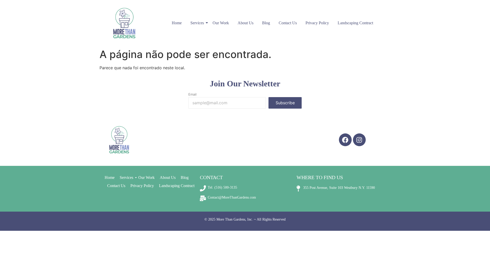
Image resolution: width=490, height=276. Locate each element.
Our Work (221, 23)
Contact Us (288, 23)
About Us (245, 23)
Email (192, 94)
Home (177, 23)
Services (197, 23)
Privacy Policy (317, 23)
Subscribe (285, 102)
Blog (266, 23)
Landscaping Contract (355, 23)
